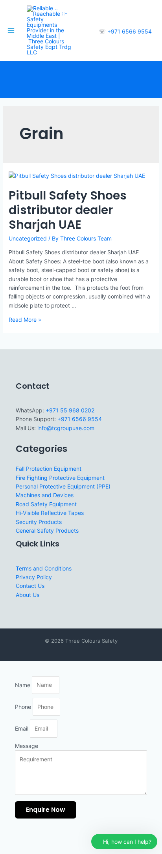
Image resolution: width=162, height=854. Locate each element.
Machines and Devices (45, 495)
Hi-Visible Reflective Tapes (50, 512)
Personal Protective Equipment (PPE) (63, 486)
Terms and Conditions (44, 568)
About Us (27, 594)
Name (23, 684)
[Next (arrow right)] (25, 850)
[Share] (42, 840)
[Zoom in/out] (8, 840)
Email (22, 728)
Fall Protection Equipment (48, 468)
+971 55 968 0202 (70, 410)
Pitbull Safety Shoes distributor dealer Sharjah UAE (68, 210)
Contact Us (30, 585)
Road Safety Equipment (46, 504)
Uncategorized (28, 238)
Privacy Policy (34, 577)
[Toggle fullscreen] (25, 840)
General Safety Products (47, 530)
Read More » (25, 319)
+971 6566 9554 (129, 31)
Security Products (39, 521)
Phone (24, 706)
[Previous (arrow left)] (8, 850)
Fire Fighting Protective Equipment (60, 477)
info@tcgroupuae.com (65, 428)
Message (26, 745)
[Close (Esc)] (60, 840)
